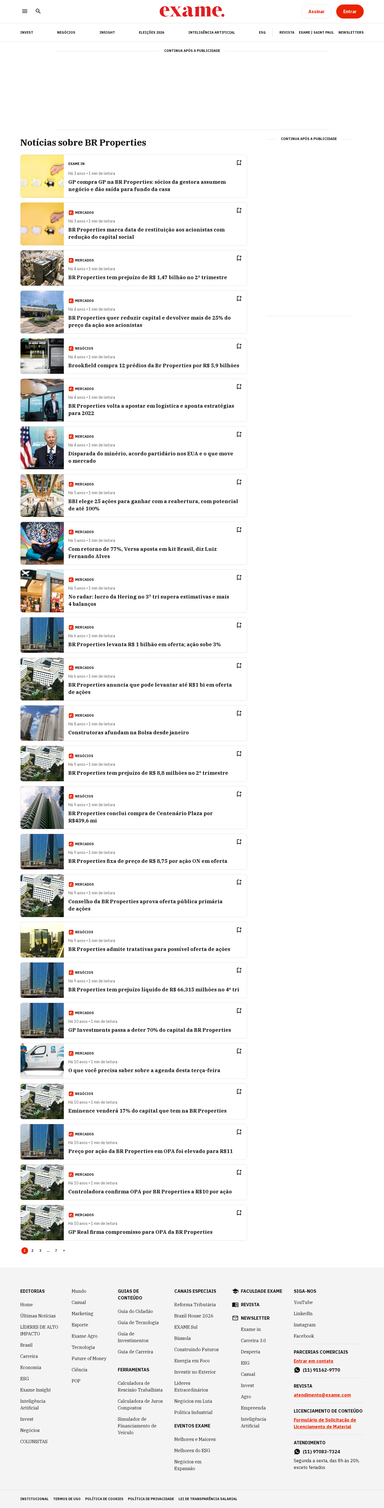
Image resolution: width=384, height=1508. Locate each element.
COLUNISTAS (34, 1441)
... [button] (48, 1251)
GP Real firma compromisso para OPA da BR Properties (140, 1232)
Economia (30, 1367)
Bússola (182, 1338)
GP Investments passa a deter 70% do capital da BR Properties (149, 1030)
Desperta (250, 1352)
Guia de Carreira (135, 1352)
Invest (26, 1419)
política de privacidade (151, 1499)
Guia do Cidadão (135, 1311)
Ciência (79, 1369)
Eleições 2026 (151, 32)
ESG (262, 32)
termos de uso (67, 1499)
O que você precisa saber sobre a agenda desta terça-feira (144, 1070)
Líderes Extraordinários (191, 1386)
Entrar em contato (313, 1361)
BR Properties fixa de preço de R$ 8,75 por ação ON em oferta (147, 861)
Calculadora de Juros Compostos (140, 1404)
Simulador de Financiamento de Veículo (137, 1425)
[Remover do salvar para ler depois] (239, 162)
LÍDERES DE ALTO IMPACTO (39, 1330)
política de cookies (104, 1499)
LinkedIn (303, 1313)
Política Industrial (193, 1412)
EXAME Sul (186, 1327)
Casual (79, 1302)
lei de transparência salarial (208, 1499)
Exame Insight (35, 1390)
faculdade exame (261, 1291)
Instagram (305, 1325)
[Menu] (24, 12)
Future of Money (89, 1358)
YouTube (303, 1302)
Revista (286, 32)
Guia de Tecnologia (138, 1322)
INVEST (26, 32)
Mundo (79, 1291)
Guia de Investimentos (133, 1337)
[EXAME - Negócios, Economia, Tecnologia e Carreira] (192, 11)
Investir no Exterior (195, 1372)
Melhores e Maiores (195, 1439)
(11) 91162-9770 (321, 1370)
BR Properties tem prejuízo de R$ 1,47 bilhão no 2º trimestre (147, 277)
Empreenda (253, 1408)
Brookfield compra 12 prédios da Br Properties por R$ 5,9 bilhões (153, 365)
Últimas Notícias (38, 1316)
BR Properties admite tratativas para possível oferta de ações (149, 949)
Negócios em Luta (193, 1401)
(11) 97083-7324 (321, 1451)
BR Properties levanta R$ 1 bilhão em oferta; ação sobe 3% (144, 644)
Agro (246, 1396)
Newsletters (351, 32)
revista (250, 1304)
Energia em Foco (192, 1360)
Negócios (66, 32)
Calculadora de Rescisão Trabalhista (140, 1386)
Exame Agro (85, 1336)
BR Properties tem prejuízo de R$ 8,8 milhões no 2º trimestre (148, 773)
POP (76, 1381)
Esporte (80, 1325)
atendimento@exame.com (322, 1395)
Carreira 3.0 (253, 1340)
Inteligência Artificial (211, 32)
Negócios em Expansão (188, 1465)
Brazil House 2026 (194, 1316)
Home (26, 1304)
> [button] (64, 1251)
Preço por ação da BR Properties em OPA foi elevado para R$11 (150, 1151)
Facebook (304, 1336)
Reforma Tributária (195, 1304)
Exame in (251, 1329)
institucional (34, 1499)
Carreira (29, 1356)
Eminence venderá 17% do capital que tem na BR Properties (147, 1111)
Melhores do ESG (192, 1450)
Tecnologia (83, 1347)
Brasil (26, 1345)
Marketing (82, 1313)
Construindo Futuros (196, 1349)
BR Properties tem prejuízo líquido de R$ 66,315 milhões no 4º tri (153, 989)
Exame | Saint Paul (316, 32)
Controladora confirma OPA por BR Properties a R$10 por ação (150, 1191)
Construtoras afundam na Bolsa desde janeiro (128, 732)
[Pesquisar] (38, 12)
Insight (107, 32)
